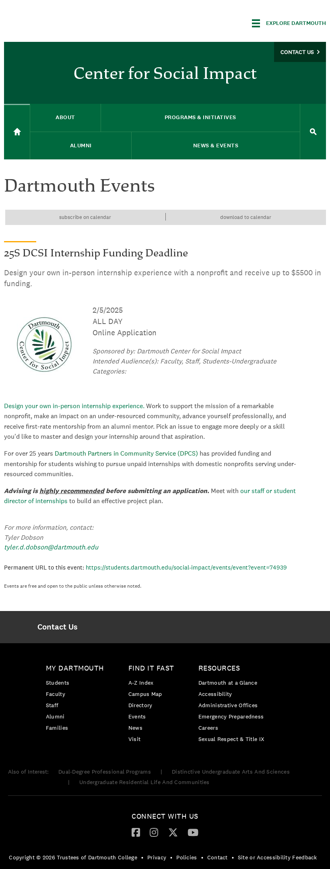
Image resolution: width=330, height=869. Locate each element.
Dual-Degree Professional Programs (104, 771)
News (135, 727)
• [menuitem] (142, 857)
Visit (134, 739)
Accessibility (215, 694)
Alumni (55, 716)
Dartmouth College (67, 22)
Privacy (156, 857)
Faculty (55, 694)
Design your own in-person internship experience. (74, 406)
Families (57, 727)
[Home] (17, 131)
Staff (52, 705)
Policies (186, 857)
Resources (219, 668)
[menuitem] (57, 627)
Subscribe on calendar (85, 217)
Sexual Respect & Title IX (231, 739)
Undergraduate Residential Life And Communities (144, 782)
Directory (140, 705)
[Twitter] (173, 832)
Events (137, 716)
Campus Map (145, 694)
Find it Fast (151, 668)
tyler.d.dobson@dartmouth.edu (51, 547)
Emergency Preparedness (231, 716)
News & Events (216, 145)
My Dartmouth (75, 668)
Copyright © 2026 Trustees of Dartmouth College (73, 857)
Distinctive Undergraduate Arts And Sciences (231, 771)
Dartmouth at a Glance (227, 682)
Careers (208, 727)
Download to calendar (245, 217)
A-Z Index (141, 682)
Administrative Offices (228, 705)
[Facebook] (136, 832)
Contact (217, 857)
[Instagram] (154, 832)
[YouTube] (193, 832)
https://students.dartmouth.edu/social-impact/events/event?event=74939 (186, 567)
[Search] (313, 132)
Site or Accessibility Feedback (277, 857)
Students (57, 682)
